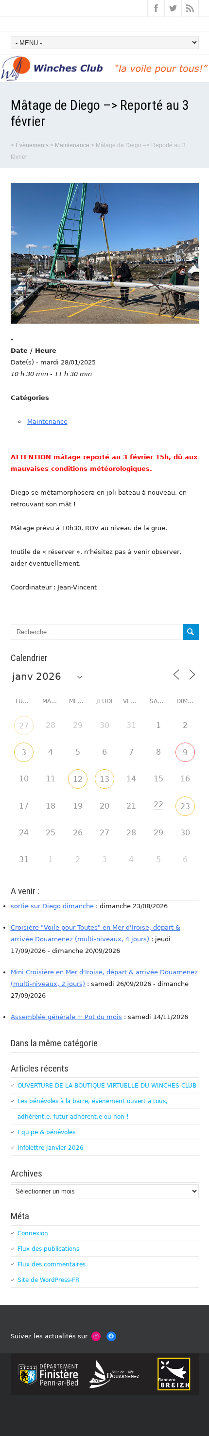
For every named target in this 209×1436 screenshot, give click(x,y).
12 (78, 779)
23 (185, 806)
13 (104, 779)
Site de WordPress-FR (48, 1280)
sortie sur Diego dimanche (52, 906)
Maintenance (47, 421)
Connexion (32, 1233)
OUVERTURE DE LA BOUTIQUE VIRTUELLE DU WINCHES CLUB (106, 1085)
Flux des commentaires (51, 1264)
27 (24, 725)
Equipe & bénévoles (46, 1132)
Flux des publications (48, 1249)
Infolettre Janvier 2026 (50, 1147)
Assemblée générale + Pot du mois (66, 1017)
